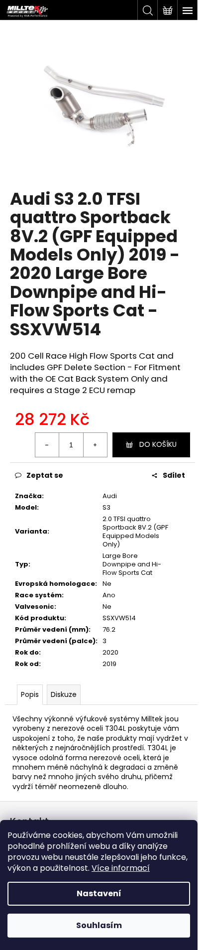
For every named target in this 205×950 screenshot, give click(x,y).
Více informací (121, 868)
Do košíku (158, 444)
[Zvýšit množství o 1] (95, 445)
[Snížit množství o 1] (47, 445)
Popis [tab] (30, 694)
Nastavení (99, 893)
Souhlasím (99, 925)
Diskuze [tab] (64, 694)
